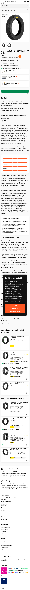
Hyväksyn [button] (15, 305)
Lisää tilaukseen (13, 72)
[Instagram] (3, 520)
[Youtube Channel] (6, 520)
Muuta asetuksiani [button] (15, 312)
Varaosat (12, 9)
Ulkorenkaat (21, 9)
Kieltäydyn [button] (15, 308)
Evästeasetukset (5, 552)
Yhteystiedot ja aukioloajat (8, 541)
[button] (4, 72)
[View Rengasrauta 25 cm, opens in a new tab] (17, 70)
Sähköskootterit (5, 529)
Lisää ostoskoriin (15, 91)
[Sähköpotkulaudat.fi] (8, 2)
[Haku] (27, 5)
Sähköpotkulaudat (6, 527)
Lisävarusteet (5, 536)
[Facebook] (1, 520)
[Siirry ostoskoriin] (25, 2)
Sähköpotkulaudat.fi (5, 9)
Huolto (3, 543)
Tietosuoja (4, 550)
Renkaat (16, 9)
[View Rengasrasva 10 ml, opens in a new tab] (16, 76)
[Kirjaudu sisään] (22, 2)
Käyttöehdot (5, 547)
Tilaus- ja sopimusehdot (7, 545)
